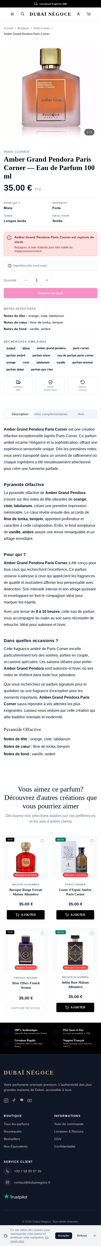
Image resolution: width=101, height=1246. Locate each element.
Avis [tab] (81, 414)
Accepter (63, 1235)
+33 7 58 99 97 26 (27, 1171)
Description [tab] (20, 414)
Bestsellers (12, 1139)
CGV (57, 1139)
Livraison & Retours (68, 1131)
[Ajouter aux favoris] (42, 841)
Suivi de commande (69, 1124)
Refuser (82, 1235)
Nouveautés (13, 1131)
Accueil (8, 28)
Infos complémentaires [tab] (50, 414)
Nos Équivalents (16, 1146)
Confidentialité (64, 1146)
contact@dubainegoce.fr (32, 1182)
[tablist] (50, 414)
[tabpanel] (50, 592)
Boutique (23, 28)
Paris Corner (42, 28)
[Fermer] (94, 1235)
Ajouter (28, 914)
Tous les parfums (16, 1124)
